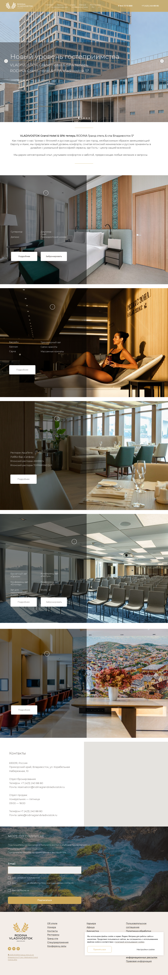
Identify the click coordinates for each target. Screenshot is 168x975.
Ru (93, 7)
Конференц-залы (80, 7)
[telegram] (9, 948)
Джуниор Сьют (46, 233)
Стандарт (16, 226)
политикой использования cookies (129, 942)
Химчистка (93, 931)
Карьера (91, 923)
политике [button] (17, 885)
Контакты (52, 931)
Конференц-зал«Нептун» (49, 574)
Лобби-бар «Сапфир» (22, 457)
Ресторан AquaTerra (21, 452)
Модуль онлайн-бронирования (39, 106)
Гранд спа (62, 5)
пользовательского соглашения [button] (57, 877)
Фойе (44, 590)
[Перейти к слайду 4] (86, 118)
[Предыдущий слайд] (6, 61)
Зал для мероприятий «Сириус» (18, 592)
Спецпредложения (58, 7)
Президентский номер (54, 237)
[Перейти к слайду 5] (89, 118)
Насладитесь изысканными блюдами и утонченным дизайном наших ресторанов (35, 432)
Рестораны (95, 5)
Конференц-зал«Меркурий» (49, 583)
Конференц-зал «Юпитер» (19, 583)
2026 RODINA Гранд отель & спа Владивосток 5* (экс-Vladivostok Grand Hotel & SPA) (23, 957)
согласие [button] (21, 883)
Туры (72, 5)
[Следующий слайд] (162, 61)
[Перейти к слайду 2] (81, 118)
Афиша (82, 5)
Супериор (16, 232)
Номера (49, 5)
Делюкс (15, 237)
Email (11, 863)
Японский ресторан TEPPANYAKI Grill (31, 465)
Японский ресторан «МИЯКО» (27, 461)
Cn (99, 7)
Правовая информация (139, 961)
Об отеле (52, 923)
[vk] (13, 948)
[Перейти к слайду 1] (78, 118)
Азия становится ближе (50, 57)
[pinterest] (18, 948)
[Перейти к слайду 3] (84, 118)
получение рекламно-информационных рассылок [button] (41, 891)
